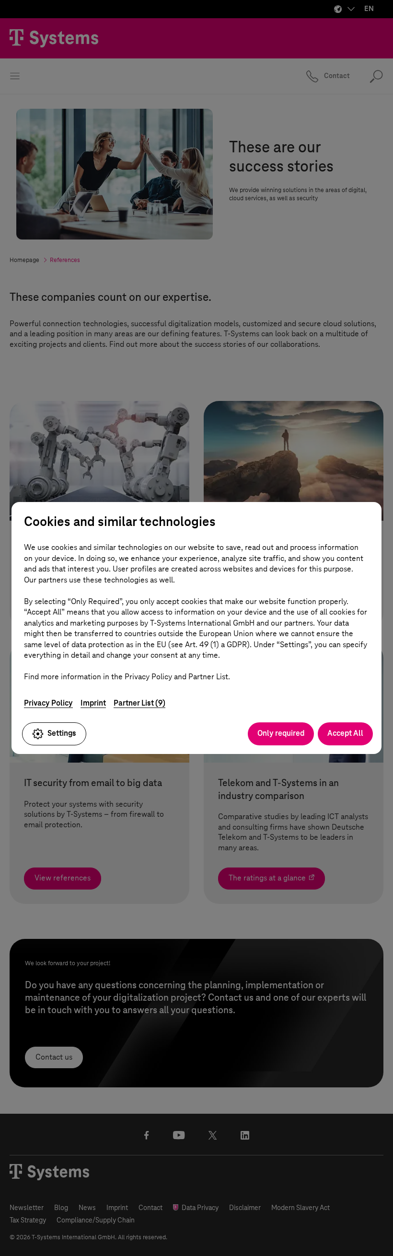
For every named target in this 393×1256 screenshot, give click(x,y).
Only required (280, 733)
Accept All (345, 733)
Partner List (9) (139, 703)
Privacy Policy (48, 703)
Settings (61, 733)
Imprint (93, 703)
